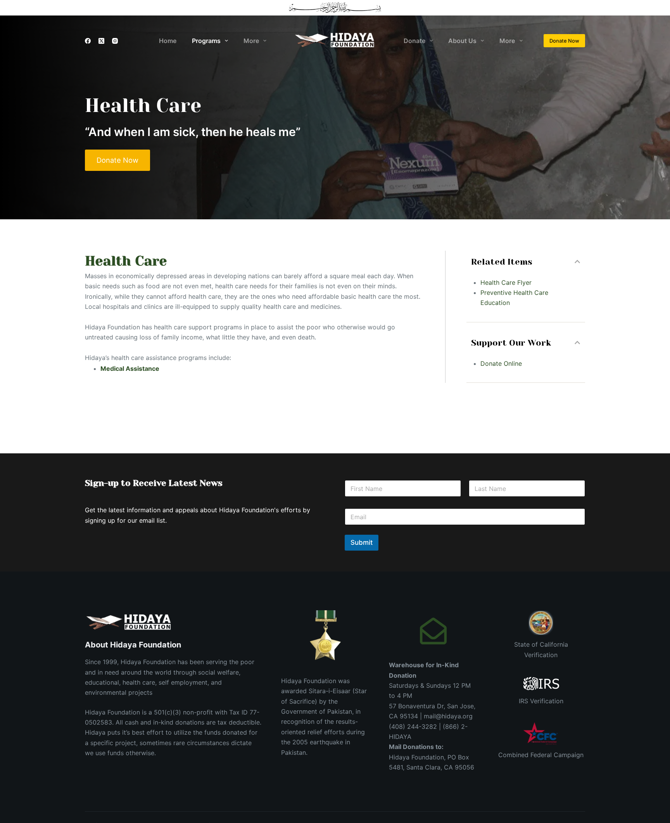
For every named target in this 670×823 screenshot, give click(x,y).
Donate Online (501, 363)
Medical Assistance (129, 368)
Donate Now (564, 41)
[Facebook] (88, 41)
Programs (206, 41)
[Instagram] (115, 41)
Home (167, 41)
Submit (362, 542)
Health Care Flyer (506, 282)
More (251, 41)
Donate (414, 41)
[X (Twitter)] (101, 41)
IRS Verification (541, 701)
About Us (462, 41)
